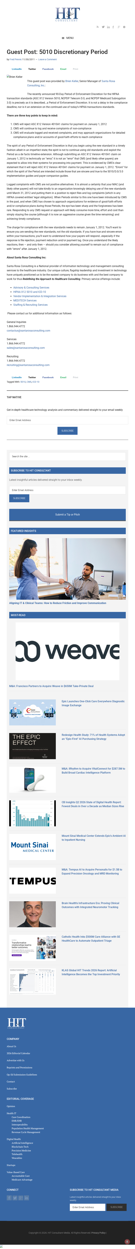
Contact (11, 1081)
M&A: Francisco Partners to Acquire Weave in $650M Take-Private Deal (51, 686)
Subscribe (12, 1088)
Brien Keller (71, 81)
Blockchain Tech (20, 1146)
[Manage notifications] (127, 1241)
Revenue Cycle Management (26, 1132)
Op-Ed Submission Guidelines (22, 1074)
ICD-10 (35, 381)
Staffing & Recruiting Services (30, 304)
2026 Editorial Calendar (18, 1053)
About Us (11, 1046)
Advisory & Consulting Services (31, 287)
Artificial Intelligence (22, 1142)
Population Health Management (28, 1128)
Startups (11, 1165)
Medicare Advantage (22, 1179)
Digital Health (14, 1139)
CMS (29, 381)
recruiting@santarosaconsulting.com (28, 365)
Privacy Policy (98, 1232)
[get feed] (99, 27)
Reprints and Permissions (19, 1067)
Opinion (11, 1106)
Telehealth (17, 1154)
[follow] (104, 27)
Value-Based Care (16, 1172)
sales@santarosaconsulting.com (26, 347)
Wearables (17, 1158)
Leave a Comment (47, 59)
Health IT (11, 1113)
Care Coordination (21, 1117)
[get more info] (125, 27)
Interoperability (20, 1124)
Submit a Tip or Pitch (67, 514)
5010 (23, 381)
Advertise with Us (15, 1060)
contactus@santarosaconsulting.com (28, 330)
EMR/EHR (17, 1120)
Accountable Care (21, 1175)
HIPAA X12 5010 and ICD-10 (29, 291)
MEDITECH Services (25, 300)
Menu (70, 38)
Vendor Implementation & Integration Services (39, 296)
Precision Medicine (21, 1150)
